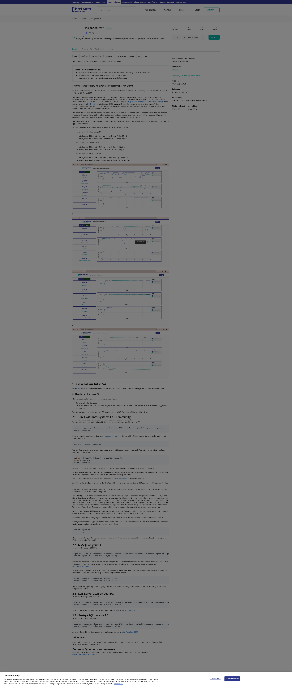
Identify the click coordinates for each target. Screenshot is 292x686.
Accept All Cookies (232, 679)
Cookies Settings (215, 679)
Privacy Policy (118, 684)
